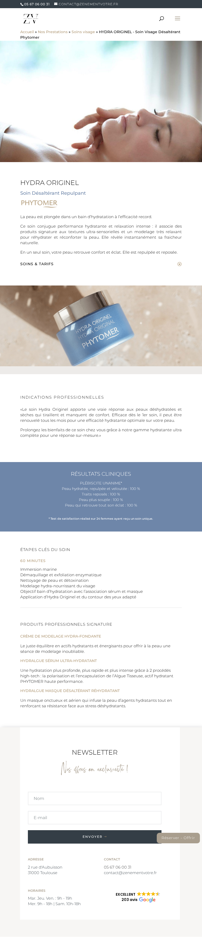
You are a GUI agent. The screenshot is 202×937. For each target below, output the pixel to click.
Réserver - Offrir (178, 837)
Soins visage (83, 31)
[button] (138, 897)
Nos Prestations (53, 31)
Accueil (27, 31)
